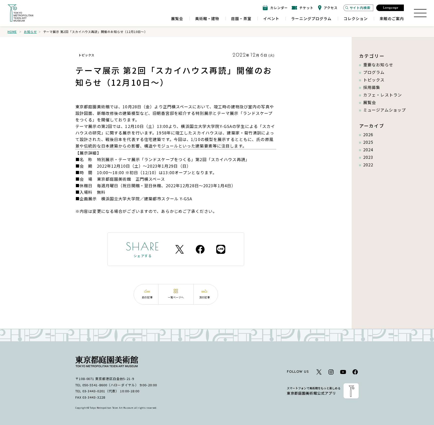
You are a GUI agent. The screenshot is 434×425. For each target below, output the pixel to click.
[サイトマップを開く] (420, 13)
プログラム (374, 72)
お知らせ (30, 31)
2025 (368, 142)
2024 (368, 150)
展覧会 (369, 102)
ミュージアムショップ (384, 110)
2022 (368, 165)
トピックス (374, 80)
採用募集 (371, 87)
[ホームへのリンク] (20, 13)
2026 (368, 134)
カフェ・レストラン (382, 95)
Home (12, 31)
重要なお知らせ (378, 65)
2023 (368, 157)
